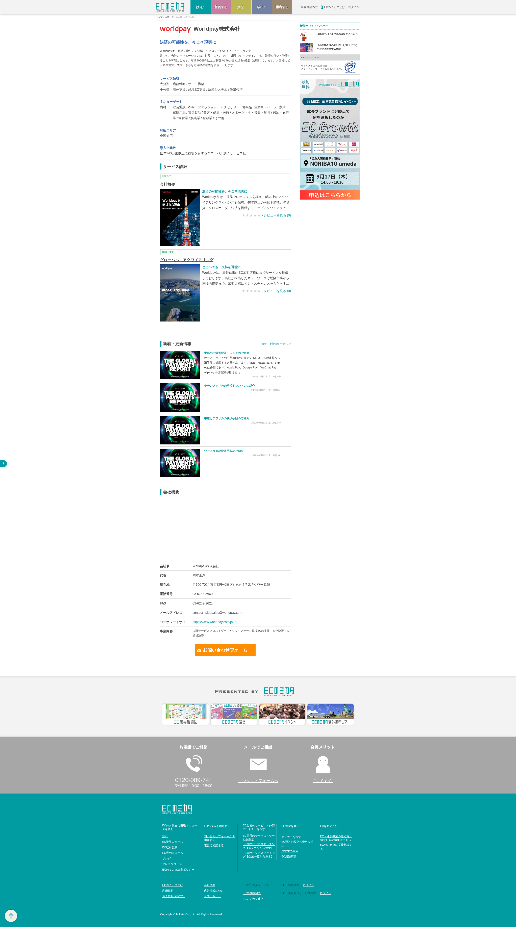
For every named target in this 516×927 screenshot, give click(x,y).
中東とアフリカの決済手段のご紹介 (226, 418)
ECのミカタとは (172, 885)
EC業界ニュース (172, 841)
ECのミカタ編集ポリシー (178, 869)
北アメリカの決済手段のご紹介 (224, 451)
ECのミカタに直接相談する (336, 846)
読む (200, 7)
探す (241, 7)
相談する (220, 7)
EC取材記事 (169, 847)
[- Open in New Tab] (180, 364)
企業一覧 (169, 17)
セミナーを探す (291, 837)
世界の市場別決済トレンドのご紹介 (226, 353)
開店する (282, 7)
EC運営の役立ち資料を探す (297, 843)
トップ (159, 17)
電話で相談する (214, 845)
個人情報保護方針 (173, 896)
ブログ (166, 858)
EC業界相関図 (252, 893)
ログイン (308, 885)
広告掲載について (215, 890)
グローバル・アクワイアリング (186, 260)
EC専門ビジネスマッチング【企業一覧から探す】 (259, 854)
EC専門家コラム (172, 852)
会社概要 (167, 184)
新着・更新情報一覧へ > (276, 343)
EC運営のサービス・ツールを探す (259, 837)
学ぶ (261, 7)
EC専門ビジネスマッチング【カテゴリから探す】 (259, 846)
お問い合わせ (212, 896)
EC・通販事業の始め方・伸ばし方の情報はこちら (336, 838)
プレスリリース (172, 864)
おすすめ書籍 (289, 851)
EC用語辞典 (288, 856)
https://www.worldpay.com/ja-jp (214, 622)
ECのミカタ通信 (253, 898)
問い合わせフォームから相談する (219, 838)
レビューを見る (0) (277, 215)
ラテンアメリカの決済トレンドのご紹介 (229, 385)
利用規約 (168, 890)
